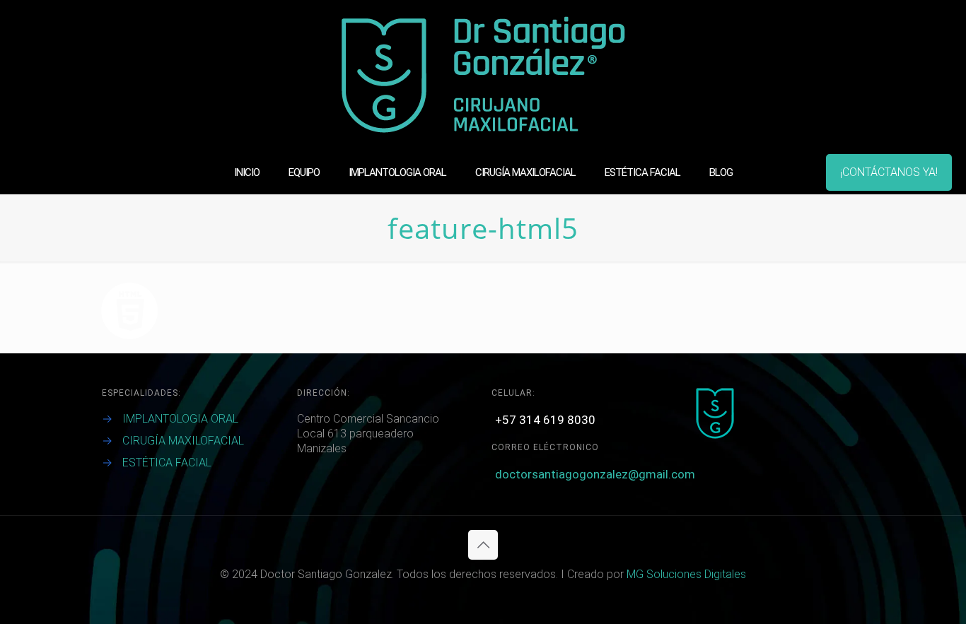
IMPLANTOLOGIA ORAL (180, 418)
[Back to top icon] (483, 545)
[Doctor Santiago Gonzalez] (483, 75)
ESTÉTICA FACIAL (166, 462)
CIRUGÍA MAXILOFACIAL (183, 440)
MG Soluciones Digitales (686, 574)
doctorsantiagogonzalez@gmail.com (595, 474)
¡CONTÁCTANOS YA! (889, 172)
